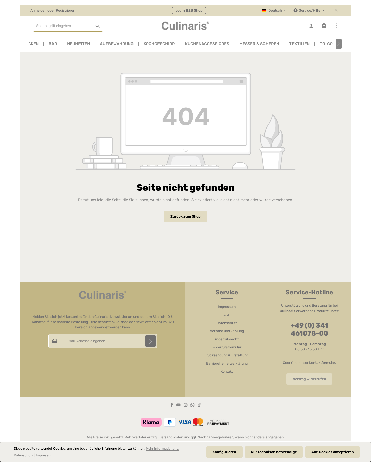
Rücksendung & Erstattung (226, 355)
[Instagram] (186, 406)
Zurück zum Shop (185, 216)
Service (227, 292)
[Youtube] (178, 406)
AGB (226, 315)
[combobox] (63, 26)
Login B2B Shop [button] (189, 10)
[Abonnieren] (150, 341)
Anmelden (38, 10)
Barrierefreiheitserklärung (227, 363)
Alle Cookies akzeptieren (332, 452)
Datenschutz (226, 323)
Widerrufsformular (227, 347)
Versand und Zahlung (227, 331)
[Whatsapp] (192, 406)
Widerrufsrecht (227, 339)
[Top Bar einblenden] (336, 26)
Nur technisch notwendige (274, 452)
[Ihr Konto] (311, 26)
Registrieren (65, 10)
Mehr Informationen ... (162, 448)
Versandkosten (171, 437)
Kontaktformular (322, 363)
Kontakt (227, 371)
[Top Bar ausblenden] (336, 10)
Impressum (227, 307)
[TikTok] (199, 406)
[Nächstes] (339, 44)
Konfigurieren (224, 452)
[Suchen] (97, 26)
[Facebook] (172, 406)
